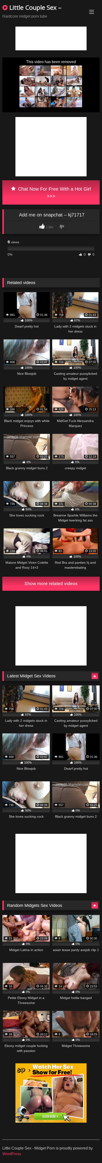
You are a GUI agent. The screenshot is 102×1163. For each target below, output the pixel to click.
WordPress (11, 1154)
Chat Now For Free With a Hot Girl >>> (54, 192)
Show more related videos (51, 583)
